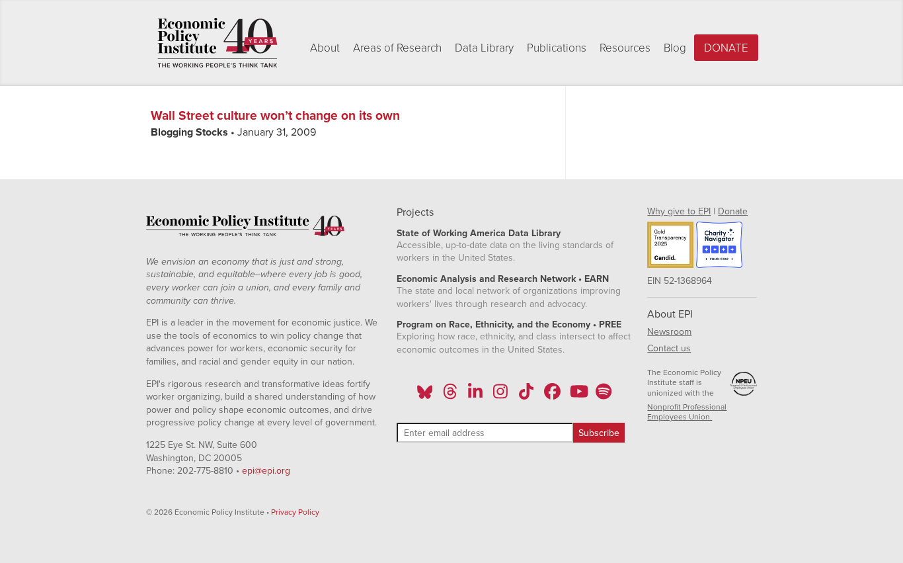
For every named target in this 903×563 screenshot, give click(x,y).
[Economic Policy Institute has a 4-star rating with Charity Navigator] (719, 247)
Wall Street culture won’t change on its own (275, 115)
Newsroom (669, 331)
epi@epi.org (266, 470)
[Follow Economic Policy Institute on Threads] (450, 395)
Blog (675, 48)
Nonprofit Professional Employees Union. (686, 412)
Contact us (669, 348)
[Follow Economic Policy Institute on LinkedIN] (475, 395)
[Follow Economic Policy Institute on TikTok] (526, 395)
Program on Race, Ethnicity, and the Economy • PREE (509, 324)
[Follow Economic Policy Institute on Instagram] (500, 395)
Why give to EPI (679, 211)
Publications (556, 48)
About (325, 48)
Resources (625, 48)
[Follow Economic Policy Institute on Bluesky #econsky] (424, 395)
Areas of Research (397, 48)
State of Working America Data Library (479, 233)
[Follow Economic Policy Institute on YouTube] (577, 395)
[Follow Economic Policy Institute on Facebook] (551, 395)
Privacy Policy (295, 512)
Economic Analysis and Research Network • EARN (503, 278)
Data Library (484, 48)
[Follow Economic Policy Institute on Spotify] (603, 395)
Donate (726, 48)
